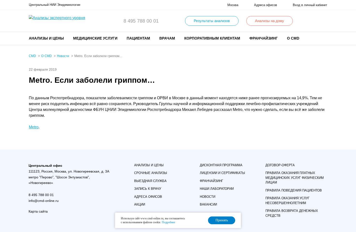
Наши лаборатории (217, 189)
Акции (139, 204)
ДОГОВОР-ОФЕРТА (280, 165)
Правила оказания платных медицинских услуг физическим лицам (294, 177)
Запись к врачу (147, 189)
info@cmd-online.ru (44, 201)
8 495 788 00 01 (141, 21)
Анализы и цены (149, 165)
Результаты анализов (212, 21)
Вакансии (208, 204)
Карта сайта (38, 211)
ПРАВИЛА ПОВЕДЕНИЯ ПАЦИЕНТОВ (293, 190)
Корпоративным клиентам (212, 38)
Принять (222, 220)
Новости (207, 197)
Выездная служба (150, 181)
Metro (34, 127)
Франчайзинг (263, 38)
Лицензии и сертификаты (222, 173)
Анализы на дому (269, 21)
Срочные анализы (150, 173)
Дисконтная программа (221, 165)
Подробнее (168, 222)
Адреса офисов (148, 197)
